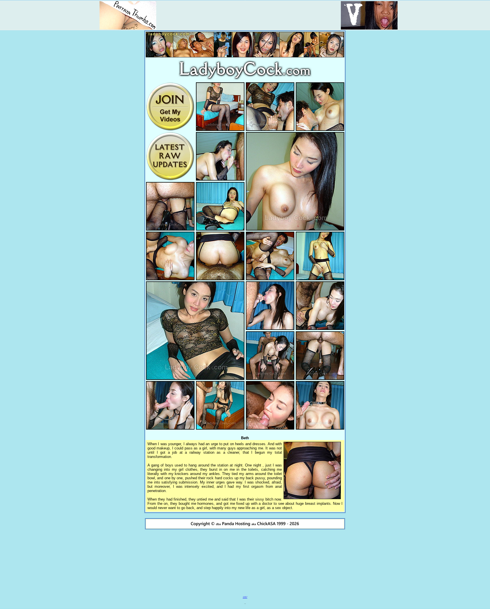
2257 (245, 597)
